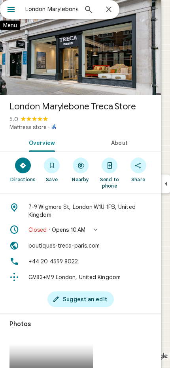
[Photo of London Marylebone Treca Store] (80, 47)
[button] (80, 230)
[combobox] (51, 9)
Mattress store (28, 127)
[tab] (40, 142)
